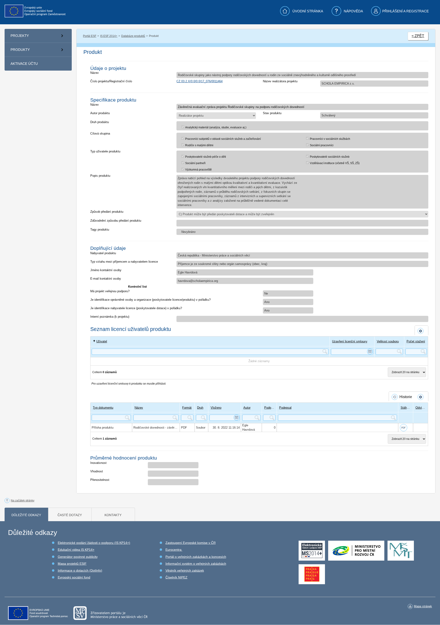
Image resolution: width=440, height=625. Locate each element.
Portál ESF (89, 36)
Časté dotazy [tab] (70, 515)
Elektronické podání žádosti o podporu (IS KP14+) (94, 543)
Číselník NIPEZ (176, 577)
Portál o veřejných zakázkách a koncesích (195, 557)
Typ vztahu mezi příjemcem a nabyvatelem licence (124, 261)
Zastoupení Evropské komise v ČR (190, 543)
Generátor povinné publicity (78, 557)
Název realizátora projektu (280, 81)
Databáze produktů (133, 36)
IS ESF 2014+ (108, 36)
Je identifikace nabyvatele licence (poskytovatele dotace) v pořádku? (136, 308)
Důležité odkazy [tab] (26, 515)
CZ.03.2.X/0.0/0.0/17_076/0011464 (199, 81)
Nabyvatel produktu (103, 253)
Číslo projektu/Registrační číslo (111, 81)
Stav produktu (272, 113)
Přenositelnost (99, 480)
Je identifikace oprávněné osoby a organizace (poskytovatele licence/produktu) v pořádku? (150, 299)
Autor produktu (100, 113)
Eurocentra (173, 549)
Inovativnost (98, 463)
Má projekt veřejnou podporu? (109, 291)
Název (94, 72)
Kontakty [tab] (112, 515)
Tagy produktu (99, 229)
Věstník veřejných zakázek (184, 570)
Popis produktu (100, 175)
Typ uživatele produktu (105, 151)
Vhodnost (96, 471)
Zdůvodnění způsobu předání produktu (115, 220)
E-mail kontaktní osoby (105, 278)
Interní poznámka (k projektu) (109, 316)
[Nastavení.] (421, 331)
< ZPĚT (418, 36)
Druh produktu (99, 122)
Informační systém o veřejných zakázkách (195, 563)
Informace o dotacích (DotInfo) (80, 570)
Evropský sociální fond (74, 577)
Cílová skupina (100, 133)
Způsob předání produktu (106, 211)
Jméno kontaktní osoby (105, 270)
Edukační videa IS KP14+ (76, 549)
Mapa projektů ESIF (72, 563)
